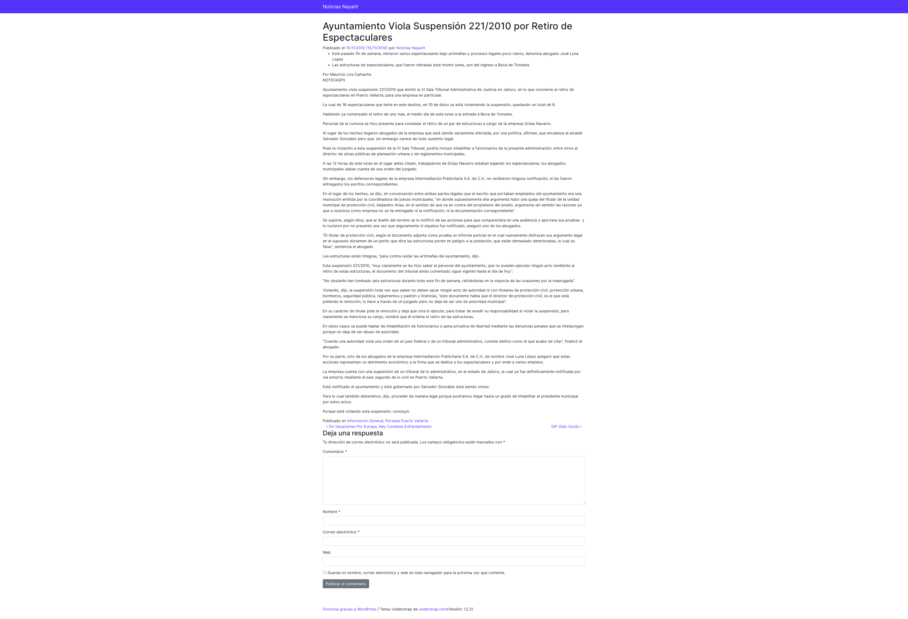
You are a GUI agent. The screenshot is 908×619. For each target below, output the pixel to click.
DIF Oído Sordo (565, 426)
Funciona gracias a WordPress (349, 609)
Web (327, 552)
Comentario (335, 451)
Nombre (331, 511)
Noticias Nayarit (340, 6)
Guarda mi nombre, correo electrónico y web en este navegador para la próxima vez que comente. (416, 572)
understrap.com (433, 609)
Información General (365, 420)
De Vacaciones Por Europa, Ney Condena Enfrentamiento (380, 426)
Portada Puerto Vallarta (406, 420)
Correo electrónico (341, 532)
